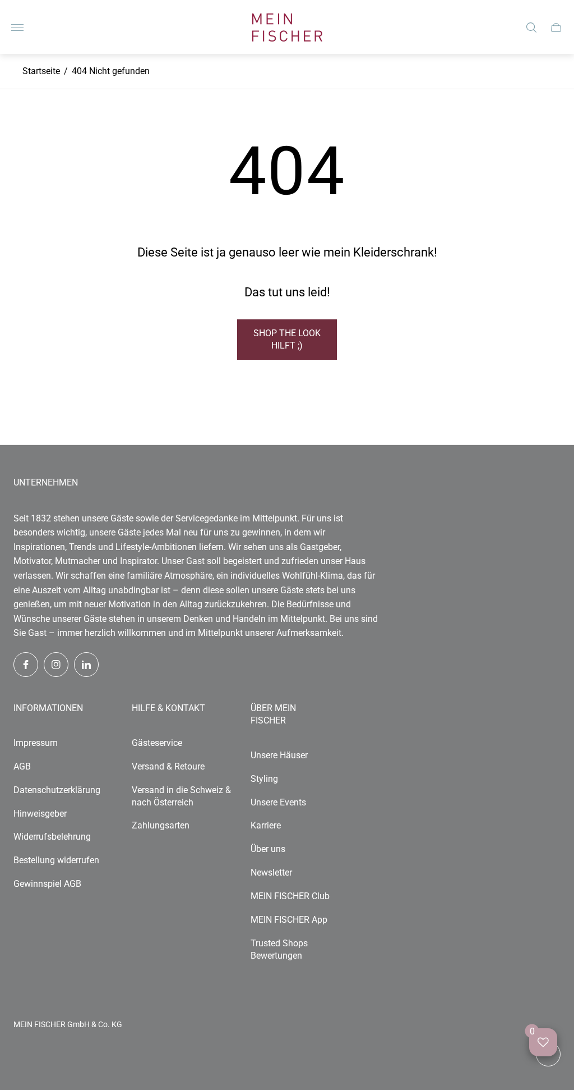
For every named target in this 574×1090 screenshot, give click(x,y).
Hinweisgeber (40, 813)
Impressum (35, 743)
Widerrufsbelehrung (52, 836)
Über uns (268, 849)
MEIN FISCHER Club (290, 896)
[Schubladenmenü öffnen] (17, 27)
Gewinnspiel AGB (47, 883)
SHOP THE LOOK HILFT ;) (287, 339)
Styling (264, 778)
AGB (22, 766)
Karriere (266, 825)
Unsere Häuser (279, 755)
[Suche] (531, 27)
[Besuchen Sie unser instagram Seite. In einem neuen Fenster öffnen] (56, 664)
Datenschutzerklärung (56, 790)
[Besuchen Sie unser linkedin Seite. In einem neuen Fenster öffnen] (86, 664)
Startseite (41, 71)
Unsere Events (278, 802)
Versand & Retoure (168, 766)
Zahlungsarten (160, 825)
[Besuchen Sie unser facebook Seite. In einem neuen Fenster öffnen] (25, 664)
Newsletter (271, 872)
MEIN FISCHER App (289, 919)
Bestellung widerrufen (56, 860)
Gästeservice (157, 743)
